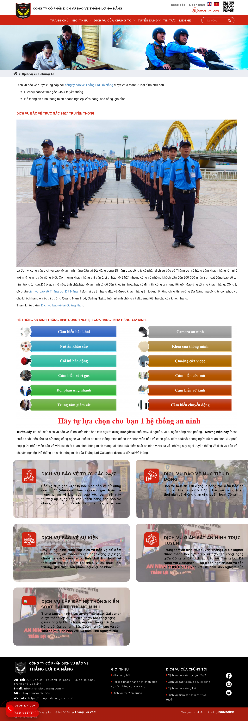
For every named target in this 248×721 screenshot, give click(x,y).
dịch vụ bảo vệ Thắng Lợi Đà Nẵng (53, 291)
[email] (229, 683)
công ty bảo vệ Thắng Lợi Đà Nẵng (89, 85)
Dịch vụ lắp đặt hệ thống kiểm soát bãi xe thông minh (80, 603)
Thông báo (177, 4)
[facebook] (229, 675)
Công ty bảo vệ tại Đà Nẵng (55, 712)
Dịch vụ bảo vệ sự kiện (70, 537)
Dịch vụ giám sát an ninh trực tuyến (202, 540)
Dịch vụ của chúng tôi (38, 74)
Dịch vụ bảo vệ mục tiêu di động (197, 476)
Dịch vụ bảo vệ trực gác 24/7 (78, 473)
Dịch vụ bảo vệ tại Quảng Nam (62, 305)
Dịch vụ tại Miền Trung (127, 692)
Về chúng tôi (121, 675)
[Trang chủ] (16, 73)
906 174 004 (42, 693)
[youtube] (229, 692)
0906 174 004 (208, 10)
